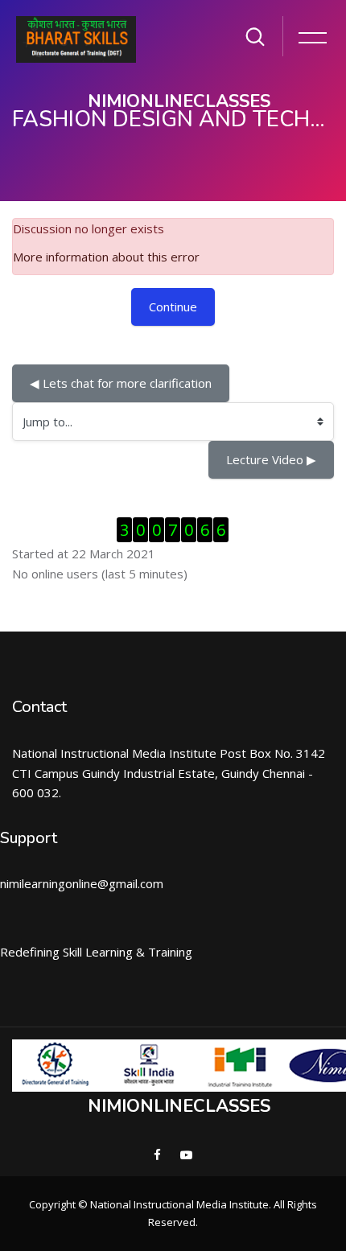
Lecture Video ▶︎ (271, 459)
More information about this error (106, 257)
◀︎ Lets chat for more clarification (121, 383)
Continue (173, 306)
